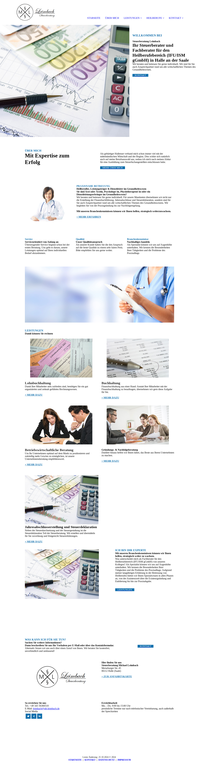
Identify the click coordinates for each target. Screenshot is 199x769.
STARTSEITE (75, 760)
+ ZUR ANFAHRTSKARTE (117, 676)
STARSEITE (93, 18)
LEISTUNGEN (132, 18)
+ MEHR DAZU (34, 395)
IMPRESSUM (124, 760)
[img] (36, 12)
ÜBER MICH (112, 18)
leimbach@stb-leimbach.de (46, 708)
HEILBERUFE (154, 18)
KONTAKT (175, 18)
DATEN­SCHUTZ (106, 760)
